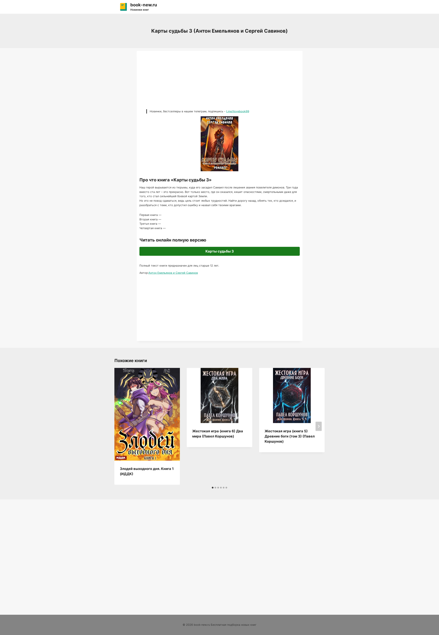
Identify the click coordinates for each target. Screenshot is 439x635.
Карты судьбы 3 (219, 251)
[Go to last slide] (120, 426)
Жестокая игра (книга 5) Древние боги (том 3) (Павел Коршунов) (290, 436)
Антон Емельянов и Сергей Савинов (173, 272)
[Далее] (319, 426)
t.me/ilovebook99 (237, 111)
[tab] (212, 487)
